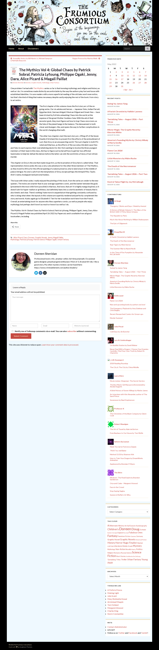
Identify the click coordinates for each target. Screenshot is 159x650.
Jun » (131, 89)
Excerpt (126, 533)
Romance (117, 553)
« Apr (125, 89)
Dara (25, 237)
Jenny (50, 237)
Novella (128, 549)
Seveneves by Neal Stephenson (122, 400)
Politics (139, 549)
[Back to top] (153, 644)
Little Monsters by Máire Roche (122, 158)
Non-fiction (120, 549)
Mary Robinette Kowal (117, 599)
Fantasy (112, 536)
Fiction (127, 536)
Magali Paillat (58, 237)
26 (134, 82)
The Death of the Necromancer (121, 166)
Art (126, 526)
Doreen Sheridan (18, 83)
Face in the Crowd (117, 487)
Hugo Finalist (130, 542)
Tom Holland (113, 605)
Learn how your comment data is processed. (60, 344)
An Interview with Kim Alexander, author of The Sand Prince (128, 395)
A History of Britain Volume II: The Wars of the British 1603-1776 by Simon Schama (128, 211)
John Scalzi (112, 596)
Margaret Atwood (115, 608)
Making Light (113, 593)
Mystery (137, 545)
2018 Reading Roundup (119, 363)
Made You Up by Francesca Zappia (123, 447)
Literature (118, 546)
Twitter (121, 633)
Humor (140, 543)
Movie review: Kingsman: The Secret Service (127, 381)
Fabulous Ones (135, 532)
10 (122, 75)
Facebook (133, 633)
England (120, 533)
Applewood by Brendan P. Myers (122, 464)
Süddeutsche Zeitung (133, 556)
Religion (110, 553)
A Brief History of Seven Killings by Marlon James (129, 390)
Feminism (121, 536)
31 (122, 86)
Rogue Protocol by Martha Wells (85, 58)
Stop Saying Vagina (117, 491)
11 (128, 75)
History (111, 542)
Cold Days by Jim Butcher (120, 332)
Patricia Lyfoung (26, 239)
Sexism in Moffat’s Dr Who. (120, 495)
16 (116, 79)
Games (133, 536)
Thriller (124, 560)
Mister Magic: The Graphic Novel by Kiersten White (127, 277)
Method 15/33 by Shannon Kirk (122, 454)
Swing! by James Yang (117, 103)
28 (145, 82)
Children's (113, 529)
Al (108, 525)
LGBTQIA (110, 546)
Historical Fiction (141, 540)
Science (129, 553)
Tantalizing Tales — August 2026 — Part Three (128, 272)
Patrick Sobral (39, 239)
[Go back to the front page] (79, 22)
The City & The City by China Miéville (124, 367)
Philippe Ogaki (51, 239)
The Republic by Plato (118, 216)
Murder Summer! (116, 318)
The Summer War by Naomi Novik (123, 249)
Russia (123, 553)
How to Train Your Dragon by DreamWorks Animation (126, 459)
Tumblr (144, 633)
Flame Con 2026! (115, 150)
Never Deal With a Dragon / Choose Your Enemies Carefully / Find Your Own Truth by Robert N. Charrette (129, 351)
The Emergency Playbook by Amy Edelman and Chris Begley (128, 309)
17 (122, 79)
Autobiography (141, 526)
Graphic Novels (36, 83)
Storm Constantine (115, 614)
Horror (118, 542)
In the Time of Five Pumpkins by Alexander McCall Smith (126, 253)
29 (110, 86)
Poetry (134, 549)
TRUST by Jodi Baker (118, 451)
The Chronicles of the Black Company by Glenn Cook (128, 415)
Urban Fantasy (54, 83)
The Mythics (38, 88)
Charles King (112, 611)
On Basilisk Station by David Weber (123, 345)
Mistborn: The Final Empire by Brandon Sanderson (125, 479)
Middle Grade (127, 546)
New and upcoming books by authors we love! (127, 305)
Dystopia (143, 530)
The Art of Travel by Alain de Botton (124, 429)
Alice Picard (18, 237)
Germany (139, 536)
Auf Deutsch (131, 526)
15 (110, 79)
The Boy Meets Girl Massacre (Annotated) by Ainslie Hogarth (127, 386)
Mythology (45, 83)
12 (134, 75)
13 (140, 75)
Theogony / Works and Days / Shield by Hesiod (128, 206)
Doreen (28, 83)
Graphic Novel (113, 539)
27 (140, 82)
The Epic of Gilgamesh (118, 223)
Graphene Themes (26, 647)
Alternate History (117, 525)
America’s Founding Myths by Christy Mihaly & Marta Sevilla (128, 282)
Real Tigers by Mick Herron (120, 245)
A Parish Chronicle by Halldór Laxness (124, 111)
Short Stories (121, 556)
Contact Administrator (117, 627)
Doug (135, 529)
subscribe (71, 331)
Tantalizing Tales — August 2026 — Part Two (127, 174)
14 (145, 75)
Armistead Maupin (115, 602)
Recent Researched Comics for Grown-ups (126, 314)
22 (110, 82)
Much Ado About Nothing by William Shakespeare (129, 219)
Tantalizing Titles (114, 560)
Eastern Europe (112, 533)
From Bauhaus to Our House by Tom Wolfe (126, 433)
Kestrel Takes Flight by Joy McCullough (125, 182)
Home (11, 48)
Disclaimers (33, 48)
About (21, 48)
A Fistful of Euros (114, 590)
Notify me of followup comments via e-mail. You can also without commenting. (55, 331)
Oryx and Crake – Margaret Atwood (124, 483)
